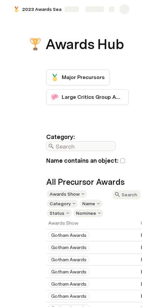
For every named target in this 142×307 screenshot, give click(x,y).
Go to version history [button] (44, 194)
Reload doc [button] (71, 135)
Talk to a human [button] (104, 194)
